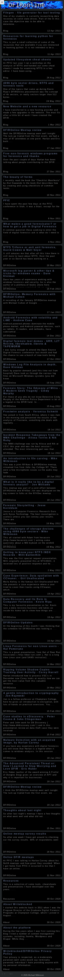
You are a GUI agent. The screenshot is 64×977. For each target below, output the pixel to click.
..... (16, 24)
